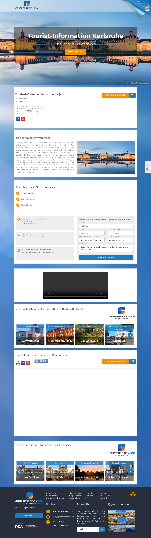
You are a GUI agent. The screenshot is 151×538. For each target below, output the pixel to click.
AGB (86, 498)
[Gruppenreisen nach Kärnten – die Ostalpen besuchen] (133, 521)
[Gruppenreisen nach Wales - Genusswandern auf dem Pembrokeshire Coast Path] (115, 521)
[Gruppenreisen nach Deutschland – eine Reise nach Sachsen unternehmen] (133, 528)
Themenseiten (75, 493)
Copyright (89, 493)
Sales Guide (105, 496)
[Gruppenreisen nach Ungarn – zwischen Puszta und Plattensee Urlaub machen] (133, 513)
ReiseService (51, 496)
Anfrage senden (106, 257)
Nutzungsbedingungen (56, 498)
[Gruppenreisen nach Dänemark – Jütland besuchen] (115, 513)
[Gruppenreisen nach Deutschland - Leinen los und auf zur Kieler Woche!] (124, 521)
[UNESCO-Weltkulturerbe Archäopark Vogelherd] (115, 528)
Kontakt (29, 516)
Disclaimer (89, 496)
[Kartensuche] (148, 170)
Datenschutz (74, 498)
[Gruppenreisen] (26, 5)
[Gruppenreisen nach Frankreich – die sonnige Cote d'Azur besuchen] (124, 528)
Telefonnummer (114, 229)
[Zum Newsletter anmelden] (102, 529)
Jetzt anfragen (75, 52)
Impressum (51, 493)
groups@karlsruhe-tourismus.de (40, 252)
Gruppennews (75, 496)
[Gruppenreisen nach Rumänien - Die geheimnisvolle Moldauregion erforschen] (124, 513)
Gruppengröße (114, 237)
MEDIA (103, 493)
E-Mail (81, 229)
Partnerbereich (106, 498)
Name (81, 222)
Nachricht (83, 244)
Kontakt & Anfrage (115, 95)
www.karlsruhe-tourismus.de (31, 109)
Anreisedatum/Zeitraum (89, 237)
